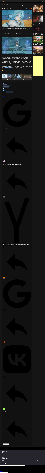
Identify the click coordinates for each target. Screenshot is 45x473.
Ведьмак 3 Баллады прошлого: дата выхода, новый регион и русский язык (37, 24)
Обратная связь (4, 452)
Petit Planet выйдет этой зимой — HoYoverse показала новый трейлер (38, 44)
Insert (6, 472)
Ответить (1, 471)
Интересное (25, 1)
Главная (2, 4)
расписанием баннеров (8, 67)
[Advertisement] (38, 66)
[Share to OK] (31, 8)
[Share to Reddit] (29, 8)
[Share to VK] (26, 8)
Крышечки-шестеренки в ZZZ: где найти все (27, 79)
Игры (19, 1)
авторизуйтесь (5, 84)
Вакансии (3, 457)
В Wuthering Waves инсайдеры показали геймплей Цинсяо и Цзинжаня (6, 79)
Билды (22, 1)
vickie (4, 8)
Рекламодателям (4, 451)
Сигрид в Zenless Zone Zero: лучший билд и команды (16, 79)
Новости (16, 1)
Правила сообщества (5, 458)
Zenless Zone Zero (7, 4)
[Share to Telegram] (28, 8)
